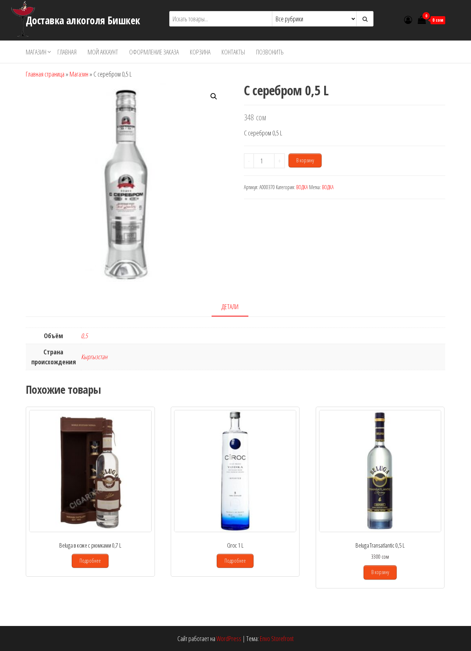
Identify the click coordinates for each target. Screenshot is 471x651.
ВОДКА (302, 187)
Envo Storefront (277, 638)
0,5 (84, 335)
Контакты (233, 51)
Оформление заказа (154, 51)
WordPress (228, 638)
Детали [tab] (230, 306)
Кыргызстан (94, 356)
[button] (213, 96)
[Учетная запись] (408, 19)
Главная (67, 51)
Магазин (36, 51)
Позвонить (270, 51)
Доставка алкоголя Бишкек (83, 20)
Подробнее (90, 560)
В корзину (305, 160)
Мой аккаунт (103, 51)
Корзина (200, 51)
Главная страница (45, 74)
